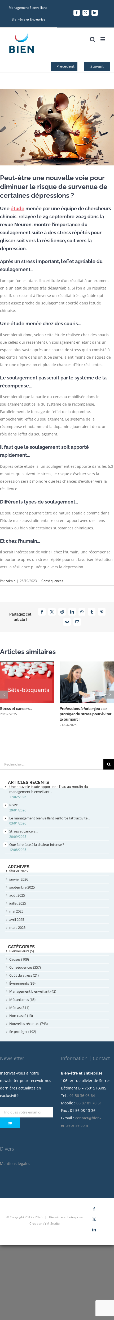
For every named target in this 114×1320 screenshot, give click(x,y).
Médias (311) (19, 1007)
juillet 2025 (17, 903)
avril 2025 (16, 919)
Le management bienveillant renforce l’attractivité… (49, 818)
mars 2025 (17, 927)
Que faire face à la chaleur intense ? (36, 844)
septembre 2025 (22, 887)
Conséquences (52, 580)
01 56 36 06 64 (82, 1095)
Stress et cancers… (16, 709)
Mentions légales (15, 1163)
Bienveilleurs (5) (21, 951)
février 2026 (18, 871)
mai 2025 (16, 911)
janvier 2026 (18, 879)
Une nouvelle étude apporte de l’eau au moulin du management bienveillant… (48, 789)
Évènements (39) (22, 983)
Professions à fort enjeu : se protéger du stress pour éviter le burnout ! (85, 714)
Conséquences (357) (25, 967)
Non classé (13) (21, 1015)
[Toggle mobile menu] (103, 39)
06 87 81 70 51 (89, 1102)
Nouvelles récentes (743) (28, 1023)
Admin (10, 580)
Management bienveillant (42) (32, 991)
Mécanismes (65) (22, 999)
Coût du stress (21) (24, 975)
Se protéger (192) (22, 1031)
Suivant (97, 66)
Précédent (65, 66)
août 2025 (17, 895)
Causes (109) (19, 959)
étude (17, 208)
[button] (4, 695)
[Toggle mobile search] (92, 39)
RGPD (13, 805)
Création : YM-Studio (44, 1223)
